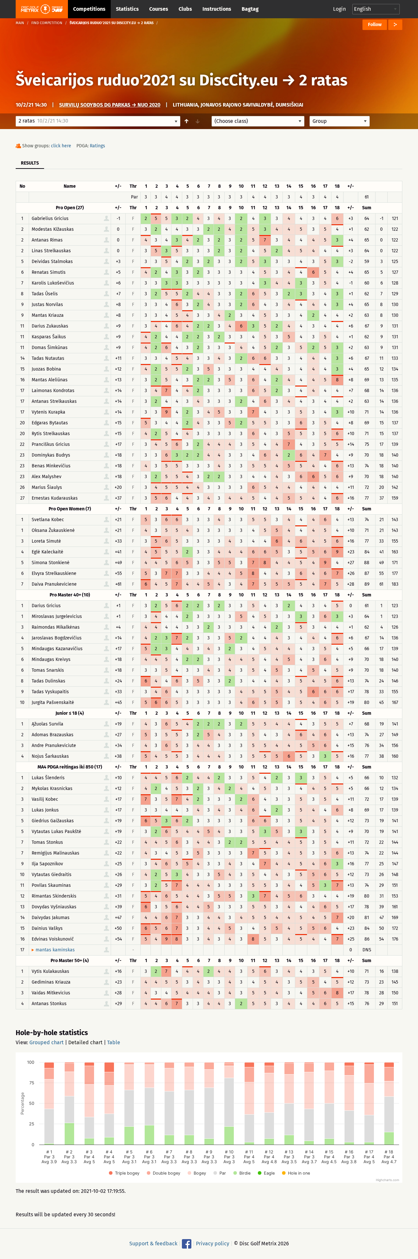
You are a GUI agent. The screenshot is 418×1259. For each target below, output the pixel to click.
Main (20, 23)
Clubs (185, 9)
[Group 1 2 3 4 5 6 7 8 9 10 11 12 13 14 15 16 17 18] (340, 121)
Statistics (127, 9)
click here (61, 146)
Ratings (97, 146)
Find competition (46, 23)
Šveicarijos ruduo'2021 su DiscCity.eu (147, 80)
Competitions (89, 9)
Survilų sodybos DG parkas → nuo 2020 (109, 105)
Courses (158, 9)
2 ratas (323, 80)
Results (30, 163)
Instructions (216, 9)
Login (339, 9)
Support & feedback (153, 1243)
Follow (374, 24)
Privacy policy (212, 1243)
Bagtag (250, 9)
